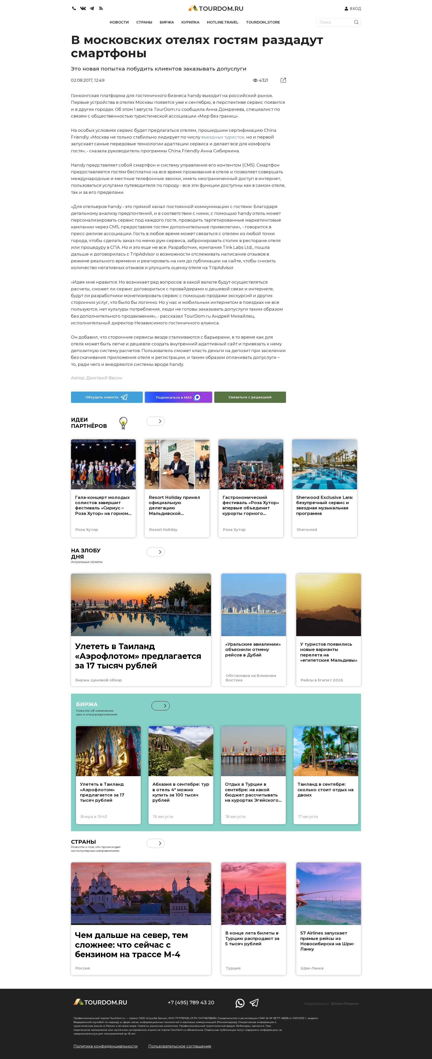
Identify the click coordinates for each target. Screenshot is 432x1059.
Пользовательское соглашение (179, 1046)
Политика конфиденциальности (106, 1046)
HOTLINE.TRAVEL (222, 22)
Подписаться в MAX (174, 397)
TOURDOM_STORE (263, 22)
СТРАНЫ (144, 22)
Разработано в (331, 1004)
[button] (151, 421)
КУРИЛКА (191, 22)
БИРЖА (167, 22)
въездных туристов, (223, 137)
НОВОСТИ (119, 22)
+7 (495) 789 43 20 (191, 1002)
